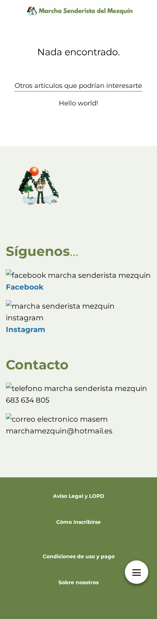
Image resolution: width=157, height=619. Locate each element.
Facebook (24, 287)
